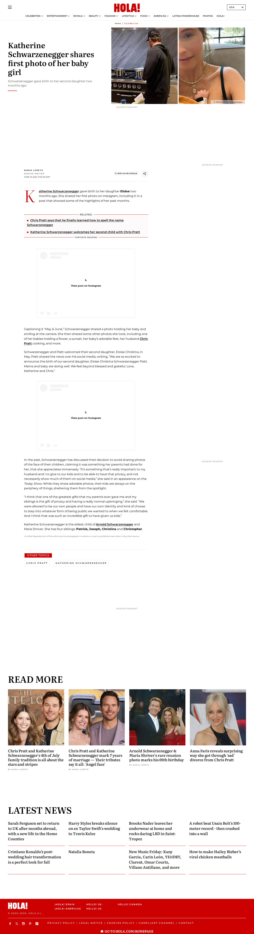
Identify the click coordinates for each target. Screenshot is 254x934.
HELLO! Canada (130, 904)
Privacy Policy (61, 923)
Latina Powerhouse (185, 16)
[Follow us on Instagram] (24, 923)
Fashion (110, 16)
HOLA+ (221, 16)
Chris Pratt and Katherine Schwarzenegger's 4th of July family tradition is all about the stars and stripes (36, 757)
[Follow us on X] (17, 923)
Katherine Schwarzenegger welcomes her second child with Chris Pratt (85, 232)
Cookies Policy (121, 923)
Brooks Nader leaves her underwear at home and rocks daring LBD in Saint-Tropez (152, 830)
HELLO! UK (94, 904)
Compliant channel (157, 923)
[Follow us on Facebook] (10, 923)
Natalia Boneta (81, 851)
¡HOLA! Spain (65, 904)
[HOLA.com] (127, 8)
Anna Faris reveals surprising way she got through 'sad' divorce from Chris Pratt (216, 755)
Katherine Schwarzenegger (59, 191)
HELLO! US (94, 908)
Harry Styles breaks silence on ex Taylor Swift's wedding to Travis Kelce (94, 828)
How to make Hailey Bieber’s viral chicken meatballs (215, 854)
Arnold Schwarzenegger (114, 524)
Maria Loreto (33, 170)
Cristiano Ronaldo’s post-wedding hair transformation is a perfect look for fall (34, 857)
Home (118, 23)
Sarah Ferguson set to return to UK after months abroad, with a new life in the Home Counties (33, 830)
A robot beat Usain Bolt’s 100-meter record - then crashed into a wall (215, 828)
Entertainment (57, 16)
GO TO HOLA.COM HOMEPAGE (129, 931)
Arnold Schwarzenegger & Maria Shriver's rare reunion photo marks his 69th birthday (156, 755)
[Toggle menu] (10, 7)
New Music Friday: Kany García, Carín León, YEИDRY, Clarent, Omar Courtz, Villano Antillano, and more (155, 859)
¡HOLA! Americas (67, 908)
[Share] (144, 173)
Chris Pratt (37, 563)
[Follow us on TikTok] (37, 923)
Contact (186, 923)
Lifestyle (128, 16)
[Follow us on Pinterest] (31, 923)
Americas (160, 16)
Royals (78, 16)
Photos (208, 16)
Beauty (93, 16)
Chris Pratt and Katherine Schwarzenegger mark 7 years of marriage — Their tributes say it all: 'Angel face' (95, 757)
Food (143, 16)
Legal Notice (91, 923)
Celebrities (33, 16)
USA (231, 7)
